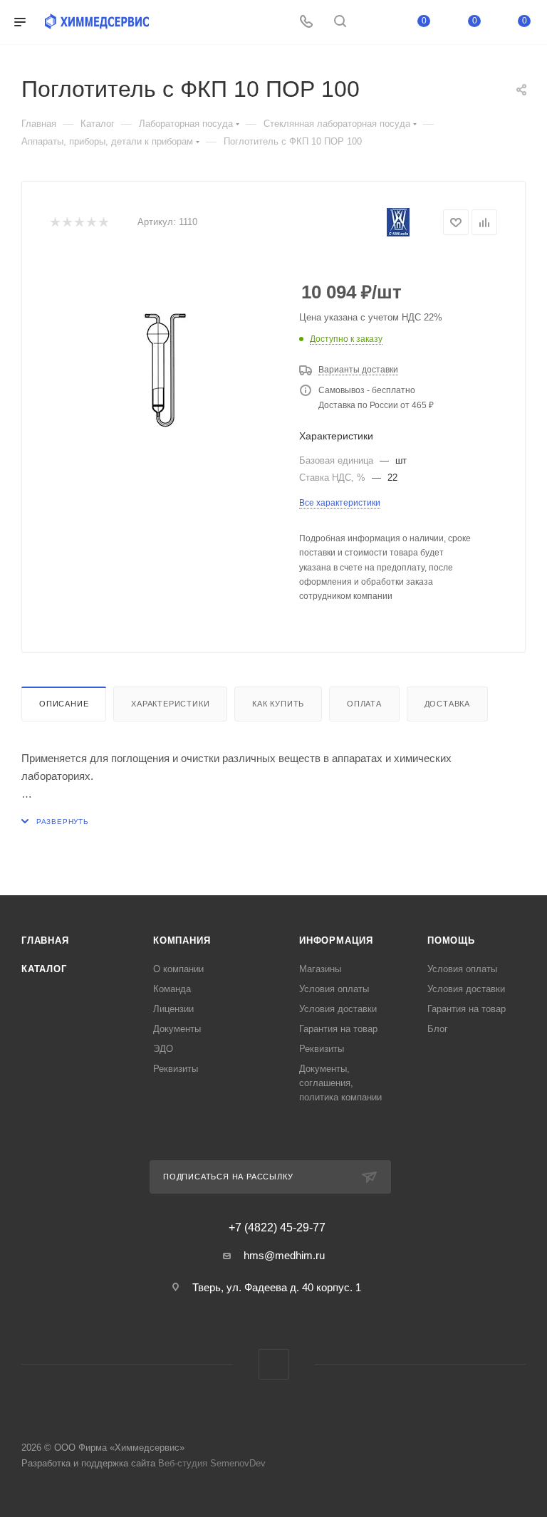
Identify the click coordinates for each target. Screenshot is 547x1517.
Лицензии (173, 1008)
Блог (437, 1028)
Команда (172, 989)
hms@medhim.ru (284, 1255)
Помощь (451, 940)
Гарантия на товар (338, 1028)
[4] (91, 222)
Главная (45, 940)
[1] (54, 222)
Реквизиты (175, 1068)
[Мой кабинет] (374, 22)
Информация (336, 940)
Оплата (364, 703)
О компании (178, 969)
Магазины (320, 969)
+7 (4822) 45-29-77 (277, 1228)
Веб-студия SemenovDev (212, 1463)
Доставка (447, 703)
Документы (177, 1028)
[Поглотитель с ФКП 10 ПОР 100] (164, 369)
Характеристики (170, 703)
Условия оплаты (334, 989)
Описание (63, 703)
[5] (103, 222)
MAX (274, 1364)
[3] (79, 222)
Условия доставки (338, 1008)
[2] (67, 222)
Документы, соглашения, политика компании (340, 1082)
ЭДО (163, 1048)
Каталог (44, 969)
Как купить (278, 703)
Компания (181, 940)
